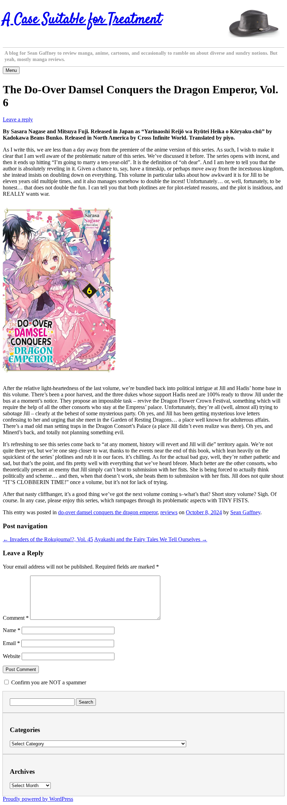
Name (11, 630)
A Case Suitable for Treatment (82, 19)
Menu (11, 70)
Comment (16, 618)
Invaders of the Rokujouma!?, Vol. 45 (48, 539)
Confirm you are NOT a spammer (48, 682)
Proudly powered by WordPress (38, 799)
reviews (168, 512)
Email (11, 643)
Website (11, 656)
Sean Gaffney (245, 512)
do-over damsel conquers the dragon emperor (108, 512)
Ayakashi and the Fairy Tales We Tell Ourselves (150, 539)
